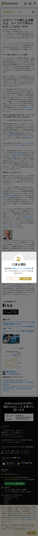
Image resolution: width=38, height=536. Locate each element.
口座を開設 (25, 278)
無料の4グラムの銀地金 (21, 268)
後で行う (12, 278)
